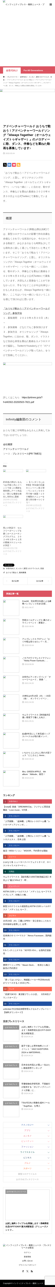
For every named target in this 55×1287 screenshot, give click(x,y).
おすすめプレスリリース (27, 1179)
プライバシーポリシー (27, 1265)
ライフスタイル (27, 1152)
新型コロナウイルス (31, 568)
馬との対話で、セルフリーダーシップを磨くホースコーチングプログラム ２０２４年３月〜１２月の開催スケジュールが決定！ (12, 536)
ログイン (27, 1252)
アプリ (27, 1130)
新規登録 (27, 1257)
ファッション (27, 1147)
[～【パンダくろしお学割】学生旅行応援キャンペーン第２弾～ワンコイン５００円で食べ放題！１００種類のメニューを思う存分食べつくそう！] (36, 475)
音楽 (42, 568)
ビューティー (27, 1141)
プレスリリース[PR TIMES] (26, 453)
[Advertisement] (27, 37)
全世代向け (12, 70)
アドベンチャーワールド (16, 449)
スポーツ (27, 1168)
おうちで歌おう (12, 573)
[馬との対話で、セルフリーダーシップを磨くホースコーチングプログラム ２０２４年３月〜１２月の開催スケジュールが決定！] (13, 520)
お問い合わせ (27, 1261)
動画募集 (22, 573)
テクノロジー (27, 1125)
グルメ (27, 1163)
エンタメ (19, 568)
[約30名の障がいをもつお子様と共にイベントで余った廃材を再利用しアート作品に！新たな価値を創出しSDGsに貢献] (13, 475)
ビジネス (27, 1157)
